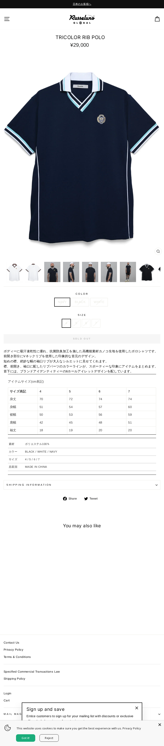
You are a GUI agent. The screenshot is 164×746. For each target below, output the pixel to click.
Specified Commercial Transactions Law (32, 671)
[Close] (160, 725)
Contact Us (11, 642)
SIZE (82, 314)
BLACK (80, 302)
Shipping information (29, 484)
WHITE (99, 302)
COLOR (82, 293)
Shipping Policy (14, 678)
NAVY (62, 302)
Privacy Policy (13, 649)
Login (8, 693)
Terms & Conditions (17, 657)
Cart (7, 700)
